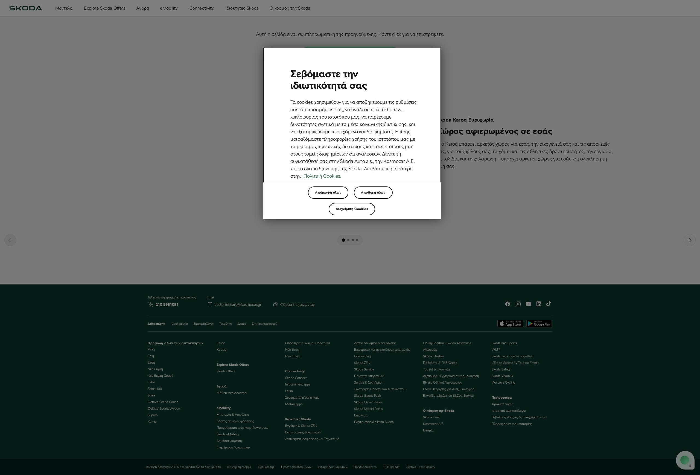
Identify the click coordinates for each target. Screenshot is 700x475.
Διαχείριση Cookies (352, 209)
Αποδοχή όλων (373, 192)
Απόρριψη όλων (328, 192)
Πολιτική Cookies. (322, 176)
